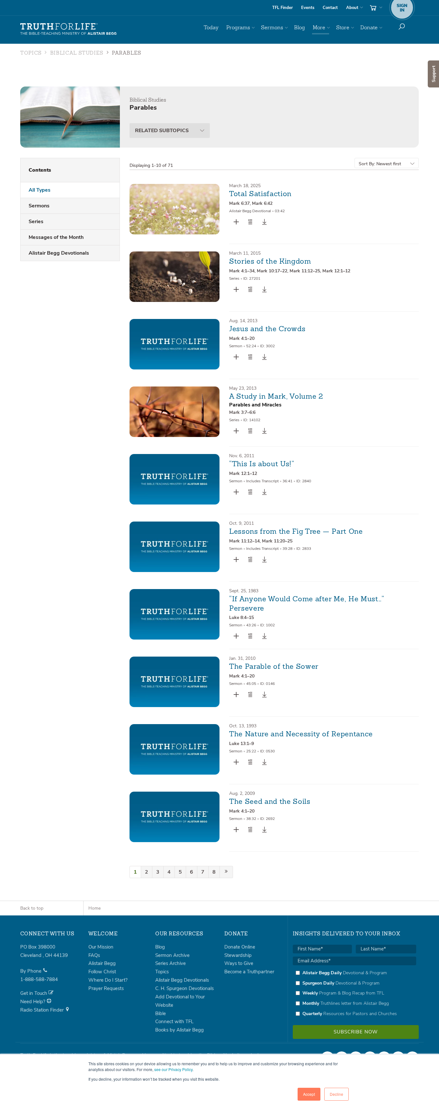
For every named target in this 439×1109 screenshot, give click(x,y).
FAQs (94, 955)
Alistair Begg (102, 963)
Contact (330, 8)
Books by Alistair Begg (179, 1030)
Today (211, 27)
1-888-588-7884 (39, 979)
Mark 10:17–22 (272, 271)
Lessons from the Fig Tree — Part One (296, 531)
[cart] (375, 7)
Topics (31, 53)
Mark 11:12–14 (244, 541)
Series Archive (170, 963)
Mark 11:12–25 (305, 271)
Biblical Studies (76, 53)
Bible (160, 1013)
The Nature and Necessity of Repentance (301, 734)
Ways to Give (238, 963)
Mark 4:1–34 (242, 271)
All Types (39, 190)
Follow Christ (102, 971)
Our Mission (100, 947)
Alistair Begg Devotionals (59, 253)
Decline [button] (336, 1094)
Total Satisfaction (260, 194)
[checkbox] (354, 993)
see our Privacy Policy (173, 1069)
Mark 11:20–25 (277, 541)
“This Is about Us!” (261, 464)
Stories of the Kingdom (270, 261)
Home (94, 908)
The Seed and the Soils (269, 801)
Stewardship (238, 955)
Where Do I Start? (108, 980)
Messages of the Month (56, 237)
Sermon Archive (172, 955)
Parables (126, 53)
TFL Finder (282, 8)
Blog (299, 27)
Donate (369, 27)
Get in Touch (34, 993)
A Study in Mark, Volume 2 (276, 396)
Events (307, 8)
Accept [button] (309, 1094)
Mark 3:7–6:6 (242, 412)
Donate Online (239, 947)
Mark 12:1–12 (336, 271)
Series (36, 221)
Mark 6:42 (262, 203)
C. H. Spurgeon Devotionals (184, 988)
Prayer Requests (106, 988)
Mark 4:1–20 (242, 338)
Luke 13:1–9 (241, 744)
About (352, 8)
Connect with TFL (174, 1021)
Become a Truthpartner (249, 971)
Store (342, 27)
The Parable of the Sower (273, 666)
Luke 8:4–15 (241, 617)
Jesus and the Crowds (267, 329)
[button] (250, 222)
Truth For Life (68, 29)
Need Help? (33, 1001)
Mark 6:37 (239, 203)
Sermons (272, 27)
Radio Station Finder (42, 1010)
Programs (238, 27)
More (319, 27)
